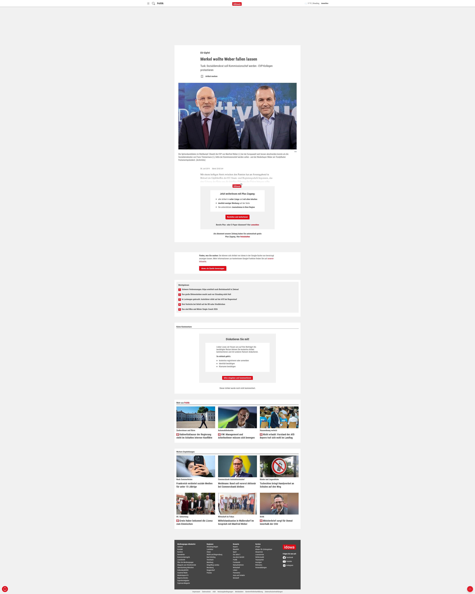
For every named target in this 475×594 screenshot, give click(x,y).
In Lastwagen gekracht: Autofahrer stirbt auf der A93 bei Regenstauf (209, 299)
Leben (235, 570)
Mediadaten (239, 592)
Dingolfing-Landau (213, 565)
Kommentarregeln (183, 557)
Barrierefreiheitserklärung (254, 592)
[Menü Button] (148, 3)
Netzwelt (236, 578)
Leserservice (259, 554)
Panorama (236, 573)
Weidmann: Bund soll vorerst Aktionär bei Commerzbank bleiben (237, 485)
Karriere (180, 552)
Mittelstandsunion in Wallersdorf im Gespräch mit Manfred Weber (236, 522)
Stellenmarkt (259, 557)
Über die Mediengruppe (185, 562)
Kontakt (180, 549)
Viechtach (210, 560)
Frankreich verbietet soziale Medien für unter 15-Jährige (194, 485)
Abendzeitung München (185, 567)
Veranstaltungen (261, 567)
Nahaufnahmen (238, 565)
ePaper (257, 547)
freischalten (245, 236)
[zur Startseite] (290, 546)
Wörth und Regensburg (214, 554)
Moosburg (210, 567)
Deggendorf (211, 570)
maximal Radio (182, 573)
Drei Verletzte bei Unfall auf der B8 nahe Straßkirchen (203, 304)
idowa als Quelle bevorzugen (212, 268)
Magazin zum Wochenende (186, 565)
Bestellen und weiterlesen (237, 217)
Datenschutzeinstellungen (274, 592)
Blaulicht (236, 549)
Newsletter (181, 554)
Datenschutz (206, 592)
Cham (209, 552)
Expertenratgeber (183, 580)
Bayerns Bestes (182, 578)
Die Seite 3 (236, 554)
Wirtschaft (236, 567)
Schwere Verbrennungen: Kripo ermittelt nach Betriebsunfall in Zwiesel (210, 289)
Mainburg (210, 562)
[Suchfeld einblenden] (153, 3)
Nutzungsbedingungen (225, 592)
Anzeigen (258, 562)
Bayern (235, 547)
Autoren (180, 547)
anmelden (255, 225)
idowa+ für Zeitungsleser (263, 549)
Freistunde (236, 562)
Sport (235, 552)
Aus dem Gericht (238, 557)
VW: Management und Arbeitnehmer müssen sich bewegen (236, 436)
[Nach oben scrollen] (470, 589)
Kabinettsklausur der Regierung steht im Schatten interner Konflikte (194, 436)
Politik (160, 3)
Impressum (196, 592)
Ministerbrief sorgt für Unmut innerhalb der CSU (276, 522)
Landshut (210, 549)
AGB (214, 592)
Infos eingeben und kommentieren (237, 378)
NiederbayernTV (183, 575)
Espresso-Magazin (183, 583)
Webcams (258, 565)
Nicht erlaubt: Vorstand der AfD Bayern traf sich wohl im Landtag (277, 436)
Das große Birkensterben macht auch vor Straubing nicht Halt (206, 294)
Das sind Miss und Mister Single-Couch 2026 (200, 309)
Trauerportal (259, 560)
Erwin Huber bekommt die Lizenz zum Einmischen (194, 522)
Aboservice (259, 552)
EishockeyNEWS (182, 570)
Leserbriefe (181, 560)
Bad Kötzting (211, 557)
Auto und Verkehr (239, 575)
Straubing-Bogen (212, 547)
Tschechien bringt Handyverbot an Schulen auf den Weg (277, 485)
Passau (209, 573)
